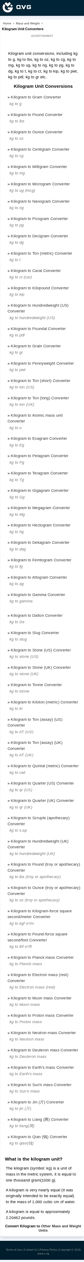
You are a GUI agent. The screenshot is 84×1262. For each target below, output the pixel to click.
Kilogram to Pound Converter (36, 114)
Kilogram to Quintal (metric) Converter (44, 766)
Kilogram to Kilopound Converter (40, 288)
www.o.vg (43, 1253)
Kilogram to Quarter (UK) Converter (42, 800)
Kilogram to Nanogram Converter (40, 201)
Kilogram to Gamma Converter (38, 594)
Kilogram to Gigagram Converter (39, 490)
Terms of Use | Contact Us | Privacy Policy (31, 1249)
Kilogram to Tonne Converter (36, 684)
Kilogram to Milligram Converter (39, 166)
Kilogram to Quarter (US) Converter (42, 783)
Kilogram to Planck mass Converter (42, 957)
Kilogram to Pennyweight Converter (42, 363)
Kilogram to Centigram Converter (40, 149)
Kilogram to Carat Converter (36, 270)
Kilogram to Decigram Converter (39, 236)
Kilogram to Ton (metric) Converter (41, 253)
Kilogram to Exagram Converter (39, 438)
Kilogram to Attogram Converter (39, 577)
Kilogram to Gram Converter (36, 97)
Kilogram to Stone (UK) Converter (41, 667)
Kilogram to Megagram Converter (40, 507)
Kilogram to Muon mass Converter (41, 998)
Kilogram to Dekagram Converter (40, 542)
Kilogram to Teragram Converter (39, 473)
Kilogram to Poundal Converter (38, 328)
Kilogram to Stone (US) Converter (41, 650)
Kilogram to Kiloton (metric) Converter (44, 702)
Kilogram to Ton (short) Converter (40, 380)
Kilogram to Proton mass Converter (42, 1015)
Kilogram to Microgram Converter (40, 184)
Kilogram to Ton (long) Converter (40, 398)
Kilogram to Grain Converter (36, 346)
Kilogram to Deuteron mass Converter (44, 1050)
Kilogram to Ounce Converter (37, 132)
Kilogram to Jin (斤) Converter (37, 1102)
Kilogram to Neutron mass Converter (43, 1032)
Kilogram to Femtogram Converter (41, 560)
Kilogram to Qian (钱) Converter (39, 1136)
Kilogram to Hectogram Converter (40, 525)
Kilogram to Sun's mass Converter (41, 1084)
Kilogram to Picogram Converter (39, 218)
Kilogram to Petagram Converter (39, 455)
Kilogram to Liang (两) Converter (39, 1119)
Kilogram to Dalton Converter (36, 615)
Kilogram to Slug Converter (35, 632)
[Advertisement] (42, 44)
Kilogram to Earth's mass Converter (42, 1067)
